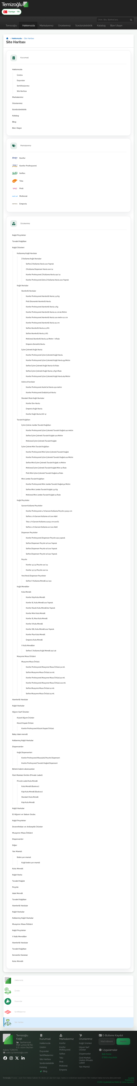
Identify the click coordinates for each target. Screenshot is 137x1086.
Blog (14, 122)
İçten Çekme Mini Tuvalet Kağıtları (35, 447)
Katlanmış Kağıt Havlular (27, 253)
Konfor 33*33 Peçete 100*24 (37, 565)
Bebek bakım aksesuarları (23, 769)
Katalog (101, 25)
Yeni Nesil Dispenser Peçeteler (33, 576)
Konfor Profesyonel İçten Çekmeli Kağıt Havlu (44, 355)
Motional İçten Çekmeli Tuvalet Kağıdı (41, 441)
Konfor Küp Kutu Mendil (35, 597)
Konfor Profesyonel (64, 1048)
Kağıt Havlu (17, 875)
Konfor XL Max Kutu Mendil (36, 618)
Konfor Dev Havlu (33, 403)
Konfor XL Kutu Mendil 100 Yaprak (39, 603)
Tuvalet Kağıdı (18, 881)
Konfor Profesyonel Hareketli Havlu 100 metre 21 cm (47, 317)
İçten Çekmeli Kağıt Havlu (31, 350)
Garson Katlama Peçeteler (31, 506)
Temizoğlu (11, 25)
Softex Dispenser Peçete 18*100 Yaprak (41, 543)
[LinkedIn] (23, 1059)
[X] (17, 1059)
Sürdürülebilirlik (83, 25)
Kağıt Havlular (22, 286)
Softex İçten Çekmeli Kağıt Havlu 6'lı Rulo (42, 366)
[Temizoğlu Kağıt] (15, 6)
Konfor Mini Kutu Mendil (35, 613)
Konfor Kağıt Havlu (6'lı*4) (36, 414)
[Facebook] (5, 1059)
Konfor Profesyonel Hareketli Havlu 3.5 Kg (42, 296)
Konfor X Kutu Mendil (34, 624)
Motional (63, 1066)
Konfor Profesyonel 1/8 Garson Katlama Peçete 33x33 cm (49, 511)
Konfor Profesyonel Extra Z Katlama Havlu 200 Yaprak (47, 280)
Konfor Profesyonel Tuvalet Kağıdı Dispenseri (39, 763)
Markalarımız (46, 25)
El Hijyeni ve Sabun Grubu (23, 814)
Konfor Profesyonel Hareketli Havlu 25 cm (42, 323)
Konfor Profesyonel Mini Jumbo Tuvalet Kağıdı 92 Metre (48, 484)
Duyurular (21, 80)
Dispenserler (17, 747)
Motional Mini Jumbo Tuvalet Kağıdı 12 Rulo (43, 495)
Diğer (14, 845)
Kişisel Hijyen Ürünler (25, 718)
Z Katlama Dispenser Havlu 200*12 (39, 269)
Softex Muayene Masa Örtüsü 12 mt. (40, 688)
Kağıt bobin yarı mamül (30, 863)
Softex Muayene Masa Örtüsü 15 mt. (40, 694)
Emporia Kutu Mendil (34, 640)
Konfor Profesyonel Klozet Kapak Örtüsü (37, 728)
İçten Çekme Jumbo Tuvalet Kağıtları (36, 425)
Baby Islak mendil (20, 734)
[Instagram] (11, 1059)
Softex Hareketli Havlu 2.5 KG (37, 328)
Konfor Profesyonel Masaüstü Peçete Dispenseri (40, 758)
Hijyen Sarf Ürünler (20, 712)
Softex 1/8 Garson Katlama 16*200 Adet (41, 516)
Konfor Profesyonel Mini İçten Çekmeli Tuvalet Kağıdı (47, 452)
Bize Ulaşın (116, 25)
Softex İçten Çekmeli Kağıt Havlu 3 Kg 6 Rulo (43, 371)
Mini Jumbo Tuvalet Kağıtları (32, 479)
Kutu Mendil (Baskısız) (30, 786)
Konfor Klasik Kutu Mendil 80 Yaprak (40, 608)
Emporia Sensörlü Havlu (35, 344)
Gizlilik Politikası (129, 1079)
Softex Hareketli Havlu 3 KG (37, 333)
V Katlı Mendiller (28, 645)
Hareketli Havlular (28, 291)
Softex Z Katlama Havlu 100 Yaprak (40, 264)
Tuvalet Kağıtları (19, 241)
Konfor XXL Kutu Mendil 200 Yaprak (40, 629)
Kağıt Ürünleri (18, 247)
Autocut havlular (28, 382)
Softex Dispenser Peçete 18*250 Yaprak (41, 554)
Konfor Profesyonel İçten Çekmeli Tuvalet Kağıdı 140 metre (49, 430)
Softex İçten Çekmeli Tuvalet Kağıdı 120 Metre (44, 436)
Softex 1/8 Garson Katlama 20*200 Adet (42, 527)
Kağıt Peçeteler (19, 235)
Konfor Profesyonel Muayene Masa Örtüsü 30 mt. (45, 667)
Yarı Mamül (17, 851)
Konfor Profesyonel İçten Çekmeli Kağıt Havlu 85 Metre (48, 376)
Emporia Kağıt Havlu (34, 409)
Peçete (24, 559)
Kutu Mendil (26, 592)
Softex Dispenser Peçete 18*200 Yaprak (41, 549)
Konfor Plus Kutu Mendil (35, 634)
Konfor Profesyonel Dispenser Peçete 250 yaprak (45, 538)
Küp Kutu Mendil (28, 802)
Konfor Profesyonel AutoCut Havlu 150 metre (44, 387)
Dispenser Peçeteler (29, 532)
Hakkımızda (28, 25)
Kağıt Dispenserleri (24, 752)
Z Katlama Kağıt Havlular (31, 259)
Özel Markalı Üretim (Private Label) (27, 775)
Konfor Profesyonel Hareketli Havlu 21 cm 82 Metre (46, 312)
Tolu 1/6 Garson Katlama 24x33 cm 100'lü (42, 522)
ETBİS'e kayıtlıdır (109, 1057)
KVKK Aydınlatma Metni (108, 1082)
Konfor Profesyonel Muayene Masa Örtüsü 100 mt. (46, 683)
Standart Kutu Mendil (29, 797)
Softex (62, 1054)
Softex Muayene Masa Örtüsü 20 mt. (40, 672)
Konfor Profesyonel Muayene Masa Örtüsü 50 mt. (45, 678)
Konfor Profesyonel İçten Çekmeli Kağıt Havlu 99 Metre (48, 360)
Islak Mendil (17, 893)
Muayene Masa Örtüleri (26, 656)
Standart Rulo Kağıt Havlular (32, 398)
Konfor (62, 1043)
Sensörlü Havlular (20, 955)
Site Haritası (22, 91)
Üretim (20, 75)
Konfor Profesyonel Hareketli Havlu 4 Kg (42, 307)
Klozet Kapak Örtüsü (25, 723)
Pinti (61, 1062)
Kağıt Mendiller (23, 587)
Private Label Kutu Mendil (27, 781)
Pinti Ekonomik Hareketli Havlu (38, 301)
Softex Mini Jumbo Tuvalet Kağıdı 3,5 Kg (42, 489)
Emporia (63, 1070)
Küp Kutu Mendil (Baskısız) (32, 792)
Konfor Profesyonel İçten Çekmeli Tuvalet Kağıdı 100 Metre (49, 457)
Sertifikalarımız (23, 86)
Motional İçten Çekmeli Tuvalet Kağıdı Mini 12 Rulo (46, 468)
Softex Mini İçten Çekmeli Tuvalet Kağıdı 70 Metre (46, 463)
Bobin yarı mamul (24, 857)
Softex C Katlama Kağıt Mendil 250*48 (41, 651)
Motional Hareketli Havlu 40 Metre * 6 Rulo (43, 339)
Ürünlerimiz (64, 25)
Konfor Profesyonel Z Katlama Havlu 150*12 (43, 275)
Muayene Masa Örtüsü (30, 662)
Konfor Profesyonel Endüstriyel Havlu (41, 392)
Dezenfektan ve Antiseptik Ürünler (27, 827)
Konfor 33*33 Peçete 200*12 (37, 570)
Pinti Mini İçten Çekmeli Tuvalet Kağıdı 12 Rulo (44, 473)
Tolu (61, 1058)
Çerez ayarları (127, 1082)
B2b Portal (106, 1054)
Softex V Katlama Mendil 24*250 (38, 581)
